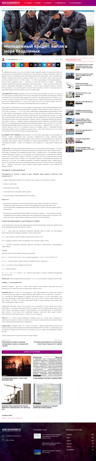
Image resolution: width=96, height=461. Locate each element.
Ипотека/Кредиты (76, 3)
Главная (29, 3)
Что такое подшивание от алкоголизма (83, 131)
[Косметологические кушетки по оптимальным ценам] (70, 85)
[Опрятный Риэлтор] (3, 59)
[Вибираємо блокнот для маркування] (70, 95)
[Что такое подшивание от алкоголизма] (70, 132)
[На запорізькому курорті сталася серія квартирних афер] (16, 366)
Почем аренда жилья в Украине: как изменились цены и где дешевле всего (51, 436)
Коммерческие (79, 103)
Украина (38, 3)
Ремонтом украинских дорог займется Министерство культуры (84, 75)
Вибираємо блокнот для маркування (83, 93)
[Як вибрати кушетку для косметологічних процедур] (70, 112)
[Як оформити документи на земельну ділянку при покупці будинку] (47, 394)
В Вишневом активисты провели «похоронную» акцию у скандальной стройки (15, 344)
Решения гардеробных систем (82, 139)
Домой (3, 8)
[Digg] (58, 65)
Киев (77, 125)
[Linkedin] (22, 65)
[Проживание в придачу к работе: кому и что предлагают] (37, 444)
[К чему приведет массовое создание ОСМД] (47, 366)
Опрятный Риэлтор (13, 59)
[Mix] (49, 65)
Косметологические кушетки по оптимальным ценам (83, 85)
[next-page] (69, 155)
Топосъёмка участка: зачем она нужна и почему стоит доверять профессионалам (84, 66)
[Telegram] (44, 65)
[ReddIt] (26, 65)
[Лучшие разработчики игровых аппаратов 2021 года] (70, 149)
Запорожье (4, 375)
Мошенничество (60, 3)
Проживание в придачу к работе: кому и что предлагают (52, 444)
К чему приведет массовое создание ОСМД (47, 378)
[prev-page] (67, 155)
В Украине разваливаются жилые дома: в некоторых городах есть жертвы (48, 343)
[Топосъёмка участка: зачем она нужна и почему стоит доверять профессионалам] (70, 66)
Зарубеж (48, 3)
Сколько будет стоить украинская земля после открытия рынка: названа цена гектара (83, 121)
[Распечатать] (35, 65)
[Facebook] (4, 65)
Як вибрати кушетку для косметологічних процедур (84, 111)
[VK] (53, 65)
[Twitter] (8, 65)
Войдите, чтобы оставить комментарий (12, 418)
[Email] (31, 65)
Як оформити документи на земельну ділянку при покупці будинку (45, 406)
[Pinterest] (13, 65)
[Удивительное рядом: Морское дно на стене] (37, 452)
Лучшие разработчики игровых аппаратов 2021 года (84, 148)
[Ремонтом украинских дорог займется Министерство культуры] (70, 76)
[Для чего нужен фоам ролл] (70, 104)
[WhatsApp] (17, 65)
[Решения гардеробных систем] (70, 141)
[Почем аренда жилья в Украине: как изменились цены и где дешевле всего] (37, 436)
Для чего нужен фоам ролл (84, 102)
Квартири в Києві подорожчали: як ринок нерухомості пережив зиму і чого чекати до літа (16, 407)
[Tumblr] (40, 65)
